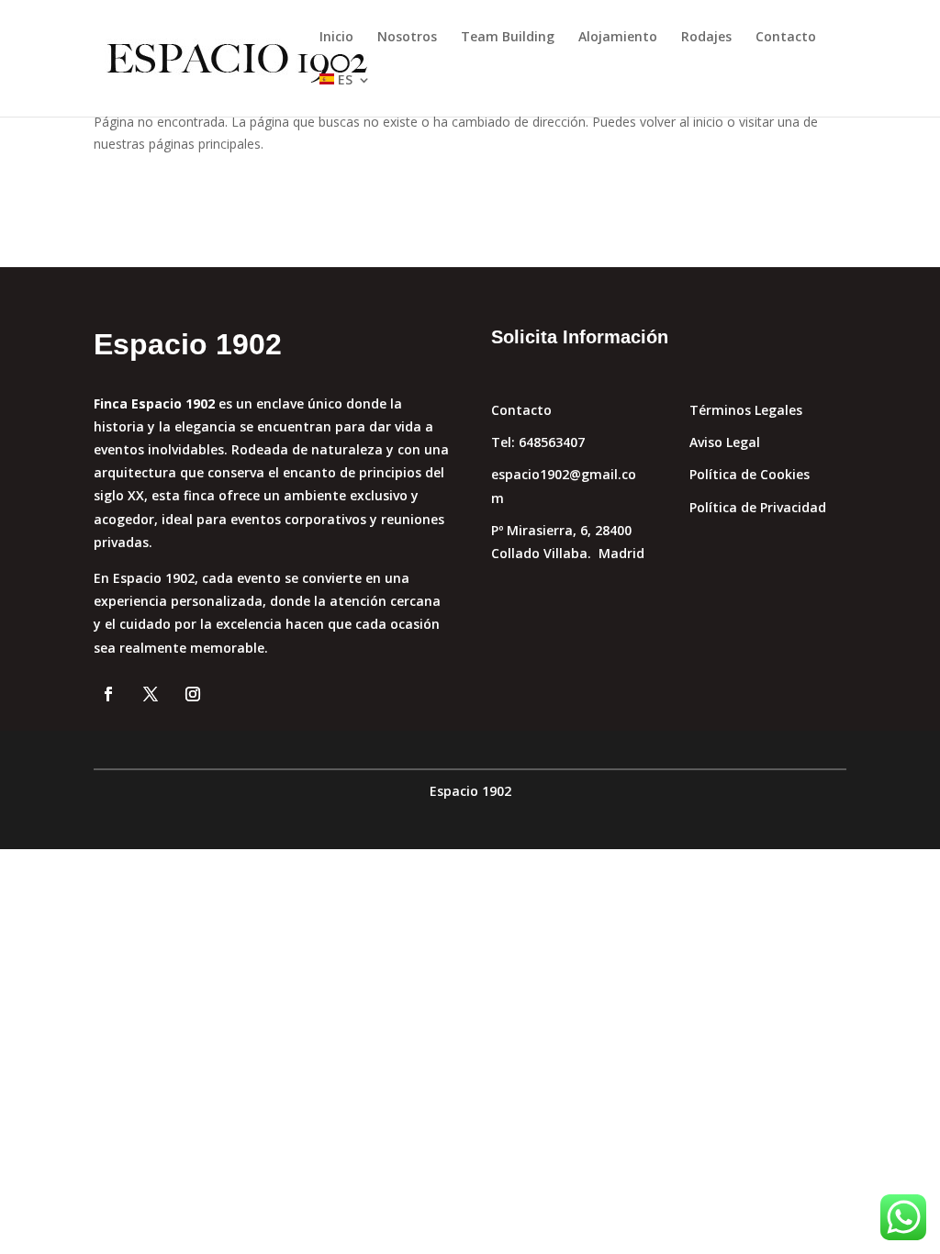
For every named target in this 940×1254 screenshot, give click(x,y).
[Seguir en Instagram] (192, 694)
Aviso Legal (724, 442)
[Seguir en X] (150, 694)
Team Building (507, 37)
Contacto (785, 37)
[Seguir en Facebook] (108, 694)
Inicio (336, 37)
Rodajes (706, 37)
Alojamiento (617, 37)
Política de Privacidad (757, 507)
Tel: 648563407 (538, 442)
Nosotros (407, 37)
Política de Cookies (749, 474)
